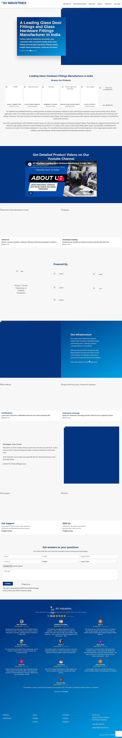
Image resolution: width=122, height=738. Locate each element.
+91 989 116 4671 (98, 724)
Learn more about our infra (80, 362)
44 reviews (71, 616)
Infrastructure (79, 4)
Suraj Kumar (61, 664)
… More (64, 636)
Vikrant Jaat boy (100, 664)
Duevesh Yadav (61, 683)
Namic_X (61, 644)
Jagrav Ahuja (100, 644)
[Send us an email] (59, 699)
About (100, 4)
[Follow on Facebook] (53, 699)
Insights (35, 718)
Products (67, 4)
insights (92, 4)
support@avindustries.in (100, 727)
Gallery (117, 4)
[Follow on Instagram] (56, 699)
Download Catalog (25, 50)
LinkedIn (65, 718)
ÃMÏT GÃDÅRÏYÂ (22, 624)
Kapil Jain (22, 664)
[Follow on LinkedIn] (66, 699)
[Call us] (63, 699)
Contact (108, 4)
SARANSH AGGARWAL (61, 624)
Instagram (65, 722)
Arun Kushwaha (21, 644)
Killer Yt (100, 624)
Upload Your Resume (10, 464)
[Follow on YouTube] (69, 699)
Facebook (65, 715)
